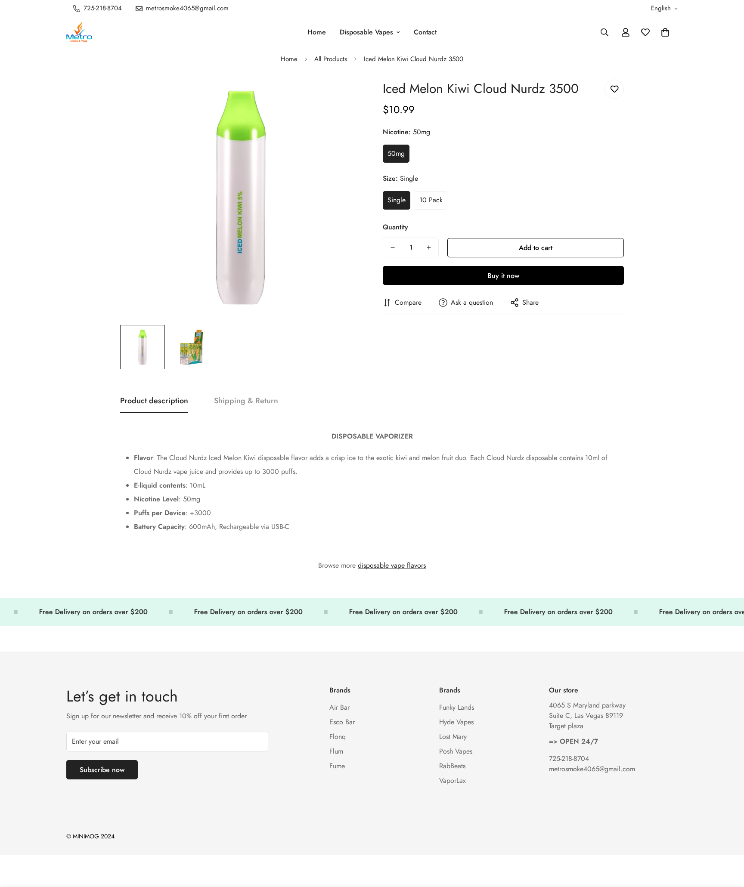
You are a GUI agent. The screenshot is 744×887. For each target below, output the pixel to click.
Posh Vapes (455, 751)
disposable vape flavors (392, 565)
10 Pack (431, 200)
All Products (330, 59)
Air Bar (339, 707)
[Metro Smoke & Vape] (79, 32)
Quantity (395, 227)
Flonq (337, 737)
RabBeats (452, 766)
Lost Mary (453, 737)
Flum (336, 751)
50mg (396, 153)
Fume (337, 766)
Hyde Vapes (456, 722)
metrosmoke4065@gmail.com (592, 769)
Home (316, 32)
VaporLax (452, 780)
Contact (425, 32)
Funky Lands (456, 707)
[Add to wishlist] (614, 89)
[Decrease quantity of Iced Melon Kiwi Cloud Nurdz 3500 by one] (392, 247)
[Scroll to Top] (727, 840)
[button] (665, 32)
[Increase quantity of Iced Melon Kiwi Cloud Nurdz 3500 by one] (428, 247)
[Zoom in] (343, 95)
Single (397, 200)
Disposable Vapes (366, 32)
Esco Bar (342, 722)
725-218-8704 (569, 758)
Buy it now (503, 276)
